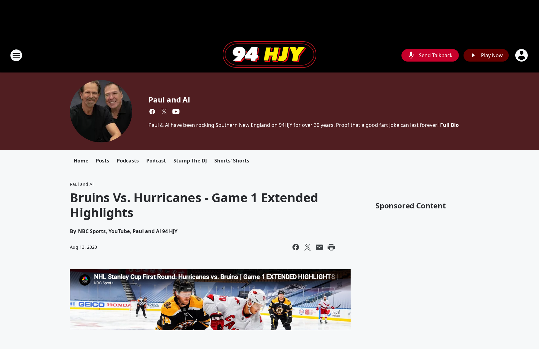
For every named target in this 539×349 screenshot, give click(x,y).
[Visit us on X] (164, 111)
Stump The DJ (190, 160)
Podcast (156, 160)
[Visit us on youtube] (176, 111)
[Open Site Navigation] (16, 55)
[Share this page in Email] (319, 247)
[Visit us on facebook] (152, 111)
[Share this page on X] (307, 247)
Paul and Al (169, 99)
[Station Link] (269, 55)
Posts (102, 160)
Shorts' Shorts (231, 160)
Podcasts (128, 160)
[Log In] (522, 55)
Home (81, 160)
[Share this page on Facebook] (295, 247)
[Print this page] (331, 247)
